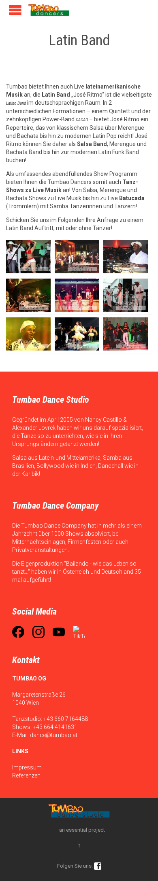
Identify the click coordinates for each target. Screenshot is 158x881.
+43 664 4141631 (55, 727)
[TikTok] (79, 632)
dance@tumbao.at (53, 735)
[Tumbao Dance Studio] (48, 10)
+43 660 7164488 (65, 719)
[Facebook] (18, 632)
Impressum (27, 767)
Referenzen (26, 775)
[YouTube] (59, 632)
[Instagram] (38, 632)
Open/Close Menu (15, 10)
